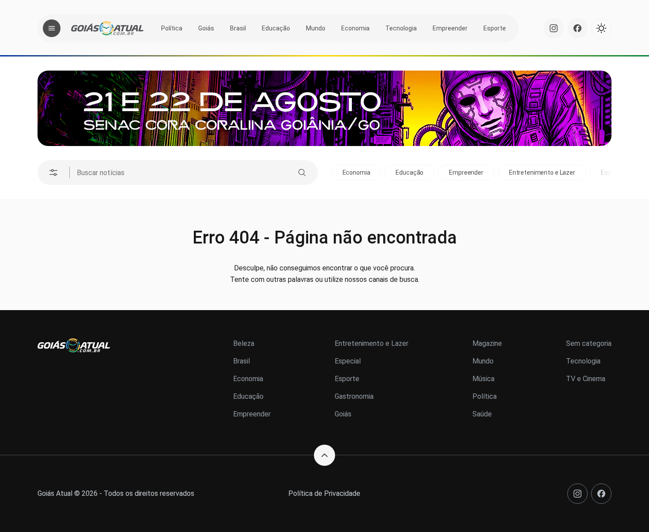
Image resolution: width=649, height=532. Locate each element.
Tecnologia (401, 28)
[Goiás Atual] (107, 28)
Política (171, 28)
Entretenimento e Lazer (542, 172)
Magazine (487, 343)
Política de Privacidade (324, 493)
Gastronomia (354, 396)
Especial (348, 361)
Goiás (206, 28)
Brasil (238, 28)
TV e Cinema (585, 379)
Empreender (450, 28)
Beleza (243, 343)
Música (483, 379)
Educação (276, 28)
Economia (355, 28)
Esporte (494, 28)
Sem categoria (588, 343)
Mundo (315, 28)
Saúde (482, 414)
